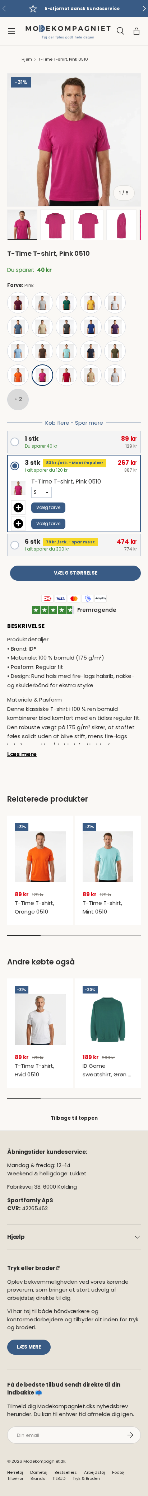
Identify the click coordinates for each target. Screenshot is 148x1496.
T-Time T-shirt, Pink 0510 (63, 59)
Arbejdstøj (94, 1472)
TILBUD (58, 1478)
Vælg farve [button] (48, 507)
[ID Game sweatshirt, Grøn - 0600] (108, 1020)
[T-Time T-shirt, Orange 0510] (40, 857)
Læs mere (22, 754)
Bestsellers (66, 1472)
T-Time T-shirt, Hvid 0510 (34, 1070)
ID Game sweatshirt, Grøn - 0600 (107, 1074)
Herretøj (15, 1472)
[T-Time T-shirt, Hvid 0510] (40, 1020)
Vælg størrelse (75, 573)
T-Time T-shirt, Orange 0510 (34, 907)
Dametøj (38, 1472)
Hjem (27, 59)
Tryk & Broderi (86, 1478)
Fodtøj (118, 1472)
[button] (136, 31)
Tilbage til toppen (74, 1118)
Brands (38, 1478)
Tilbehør (15, 1478)
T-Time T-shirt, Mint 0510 (102, 907)
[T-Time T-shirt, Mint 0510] (108, 857)
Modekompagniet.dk (44, 1461)
